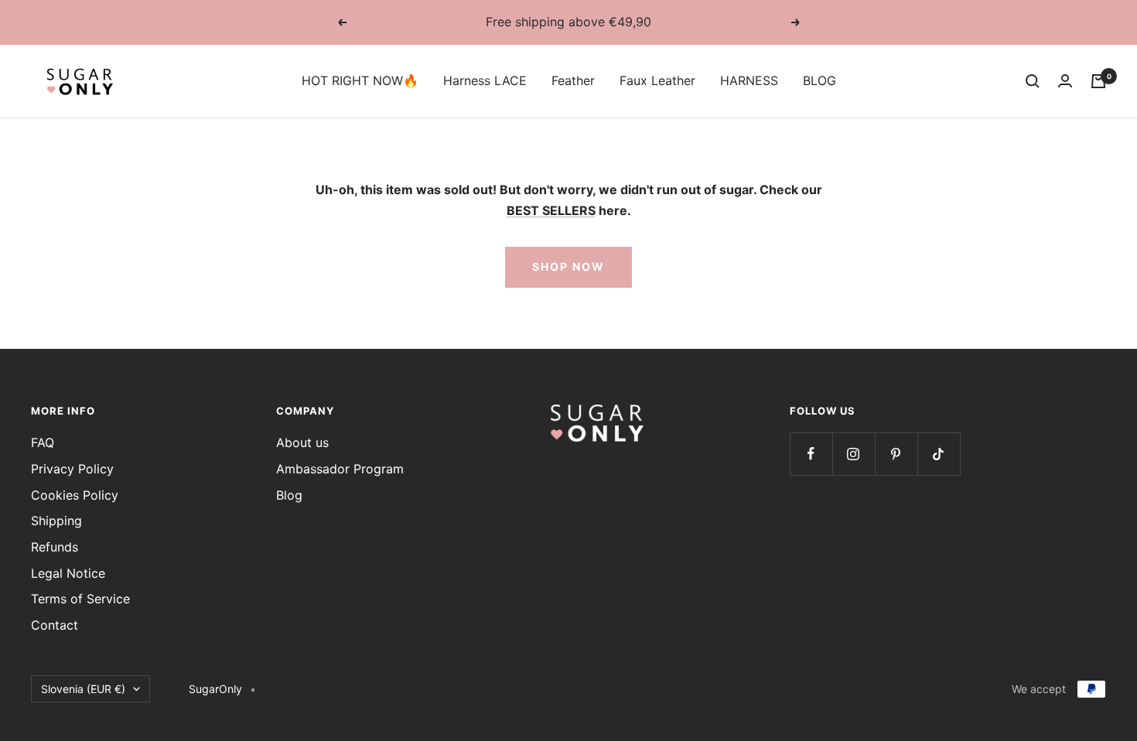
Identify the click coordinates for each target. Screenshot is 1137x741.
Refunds (54, 547)
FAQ (42, 442)
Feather (573, 80)
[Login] (1065, 80)
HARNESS (749, 80)
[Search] (1033, 81)
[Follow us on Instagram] (853, 453)
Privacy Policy (72, 468)
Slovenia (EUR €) (83, 688)
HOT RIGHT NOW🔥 (360, 80)
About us (302, 442)
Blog (289, 495)
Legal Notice (68, 573)
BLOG (819, 80)
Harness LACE (485, 80)
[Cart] (1098, 81)
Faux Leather (657, 80)
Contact (54, 625)
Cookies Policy (74, 495)
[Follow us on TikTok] (938, 453)
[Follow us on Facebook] (811, 453)
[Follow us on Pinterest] (896, 453)
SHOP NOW (568, 266)
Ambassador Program (340, 468)
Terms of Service (80, 598)
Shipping (56, 520)
